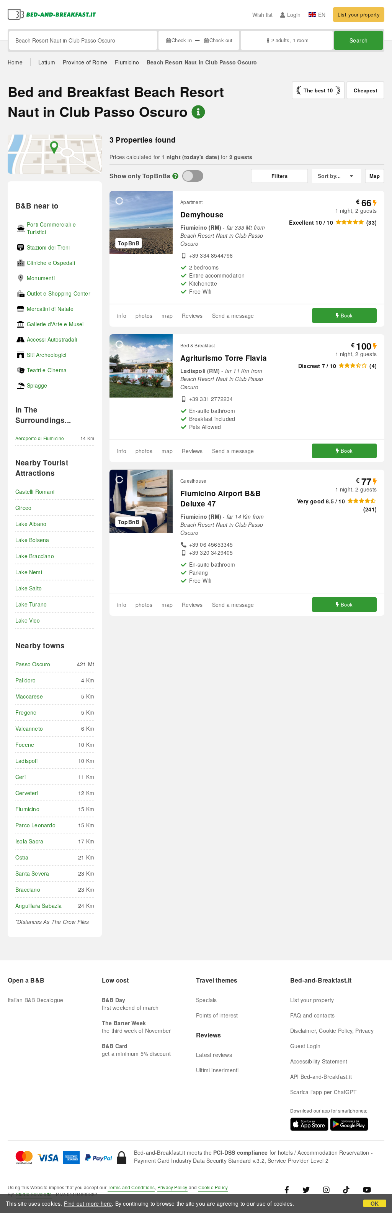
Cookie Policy (213, 1187)
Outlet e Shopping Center (58, 293)
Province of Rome (85, 62)
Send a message (233, 315)
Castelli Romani (34, 491)
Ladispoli (26, 760)
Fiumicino (127, 62)
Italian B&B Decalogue (35, 1000)
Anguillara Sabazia (38, 905)
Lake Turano (31, 604)
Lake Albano (30, 524)
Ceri (20, 777)
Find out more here (88, 1203)
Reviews (192, 315)
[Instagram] (326, 1189)
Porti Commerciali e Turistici (51, 228)
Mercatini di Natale (50, 308)
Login (294, 14)
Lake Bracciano (34, 556)
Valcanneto (29, 728)
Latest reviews (214, 1054)
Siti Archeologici (46, 354)
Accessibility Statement (319, 1061)
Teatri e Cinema (47, 370)
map (167, 315)
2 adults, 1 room (289, 40)
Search (359, 40)
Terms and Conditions (131, 1187)
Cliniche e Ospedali (51, 262)
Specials (206, 1000)
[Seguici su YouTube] (367, 1189)
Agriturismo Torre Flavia (223, 358)
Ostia (21, 857)
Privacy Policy (172, 1187)
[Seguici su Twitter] (306, 1189)
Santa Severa (32, 873)
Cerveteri (26, 793)
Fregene (25, 712)
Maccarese (29, 696)
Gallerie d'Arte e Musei (55, 324)
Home (15, 62)
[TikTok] (346, 1189)
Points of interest (217, 1015)
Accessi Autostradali (52, 339)
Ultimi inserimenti (217, 1070)
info (121, 315)
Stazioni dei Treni (48, 247)
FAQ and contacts (312, 1015)
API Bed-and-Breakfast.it (321, 1076)
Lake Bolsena (32, 540)
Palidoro (25, 680)
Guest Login (305, 1046)
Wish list (262, 14)
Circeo (23, 507)
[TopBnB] (192, 176)
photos (144, 315)
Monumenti (41, 278)
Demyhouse (202, 214)
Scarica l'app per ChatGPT (323, 1092)
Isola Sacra (29, 841)
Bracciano (27, 889)
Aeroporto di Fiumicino (39, 438)
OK (375, 1203)
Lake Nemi (28, 572)
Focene (24, 744)
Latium (46, 62)
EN (321, 14)
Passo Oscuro (32, 664)
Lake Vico (27, 620)
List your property (359, 14)
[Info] (175, 175)
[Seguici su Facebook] (289, 1189)
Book (347, 315)
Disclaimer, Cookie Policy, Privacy (332, 1030)
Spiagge (37, 385)
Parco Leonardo (35, 825)
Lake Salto (28, 588)
